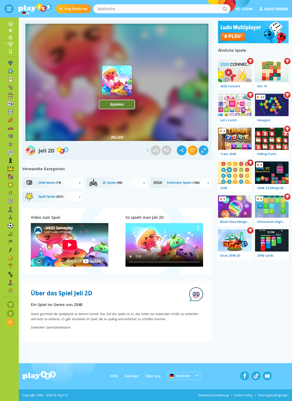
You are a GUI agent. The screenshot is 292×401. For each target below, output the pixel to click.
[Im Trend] (10, 37)
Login (246, 9)
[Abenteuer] (10, 258)
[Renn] (10, 242)
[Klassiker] (10, 234)
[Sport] (10, 120)
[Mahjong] (10, 79)
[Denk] (10, 144)
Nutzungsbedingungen (273, 395)
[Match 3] (10, 63)
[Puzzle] (10, 71)
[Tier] (10, 274)
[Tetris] (10, 177)
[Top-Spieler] (10, 44)
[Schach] (10, 161)
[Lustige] (10, 185)
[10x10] (10, 112)
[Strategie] (10, 169)
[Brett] (10, 136)
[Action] (10, 217)
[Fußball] (10, 226)
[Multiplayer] (10, 282)
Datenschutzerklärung (213, 395)
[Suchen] (224, 8)
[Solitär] (10, 104)
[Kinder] (10, 193)
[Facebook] (244, 375)
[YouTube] (267, 375)
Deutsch (183, 375)
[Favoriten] (10, 322)
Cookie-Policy (243, 395)
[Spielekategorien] (10, 51)
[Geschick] (10, 250)
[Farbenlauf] (253, 42)
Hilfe (114, 376)
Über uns (153, 376)
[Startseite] (10, 24)
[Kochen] (10, 266)
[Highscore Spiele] (10, 304)
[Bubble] (10, 87)
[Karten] (10, 96)
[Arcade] (10, 209)
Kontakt (132, 376)
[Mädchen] (10, 291)
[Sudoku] (10, 152)
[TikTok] (256, 375)
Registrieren (276, 9)
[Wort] (10, 201)
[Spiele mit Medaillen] (10, 313)
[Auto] (10, 128)
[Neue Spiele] (10, 31)
